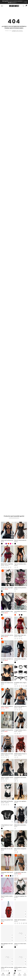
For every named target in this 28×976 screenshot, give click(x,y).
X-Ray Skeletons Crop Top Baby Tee (10, 825)
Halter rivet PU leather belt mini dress (10, 706)
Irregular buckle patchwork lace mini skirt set (12, 730)
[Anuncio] (12, 2)
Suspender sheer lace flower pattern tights (11, 872)
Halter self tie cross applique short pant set (12, 967)
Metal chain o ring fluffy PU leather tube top (12, 564)
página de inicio (17, 30)
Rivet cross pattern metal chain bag (10, 920)
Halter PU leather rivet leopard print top (11, 777)
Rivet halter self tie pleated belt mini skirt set (12, 801)
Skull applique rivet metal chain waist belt (11, 943)
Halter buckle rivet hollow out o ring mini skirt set (13, 753)
